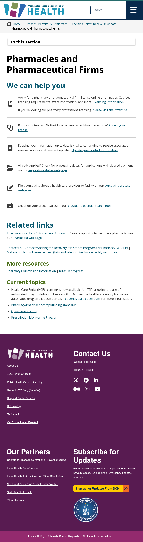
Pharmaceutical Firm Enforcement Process (36, 233)
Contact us (14, 248)
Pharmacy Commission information (31, 271)
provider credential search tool (89, 206)
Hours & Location (84, 369)
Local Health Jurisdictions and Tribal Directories (35, 476)
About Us (12, 365)
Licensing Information (108, 102)
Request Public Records (21, 398)
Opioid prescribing (24, 311)
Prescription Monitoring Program (34, 317)
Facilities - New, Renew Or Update (94, 24)
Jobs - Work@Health (19, 374)
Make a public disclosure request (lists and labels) (41, 252)
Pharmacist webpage (27, 238)
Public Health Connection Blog (25, 382)
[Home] (37, 10)
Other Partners (16, 500)
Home (17, 24)
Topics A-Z (13, 414)
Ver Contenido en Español (22, 422)
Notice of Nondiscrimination (99, 536)
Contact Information (85, 362)
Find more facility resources (98, 252)
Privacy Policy (36, 536)
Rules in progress (71, 271)
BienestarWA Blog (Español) (23, 390)
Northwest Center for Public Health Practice (32, 484)
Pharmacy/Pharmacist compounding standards (44, 305)
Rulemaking (14, 406)
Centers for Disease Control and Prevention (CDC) (37, 460)
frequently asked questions (82, 299)
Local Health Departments (22, 468)
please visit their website (110, 110)
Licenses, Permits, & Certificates (47, 24)
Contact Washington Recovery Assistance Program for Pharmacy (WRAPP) (76, 248)
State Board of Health (19, 492)
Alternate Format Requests (63, 536)
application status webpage (47, 170)
